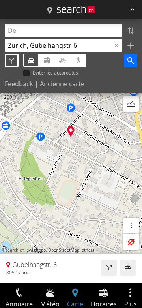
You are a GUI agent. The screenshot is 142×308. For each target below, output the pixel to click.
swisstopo (36, 250)
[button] (71, 131)
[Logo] (76, 9)
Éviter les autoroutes (55, 73)
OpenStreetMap (63, 250)
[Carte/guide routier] (49, 11)
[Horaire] (128, 268)
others (88, 250)
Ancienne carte (62, 83)
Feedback (19, 83)
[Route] (109, 268)
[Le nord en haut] (131, 123)
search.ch (15, 250)
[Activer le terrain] (131, 104)
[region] (71, 151)
